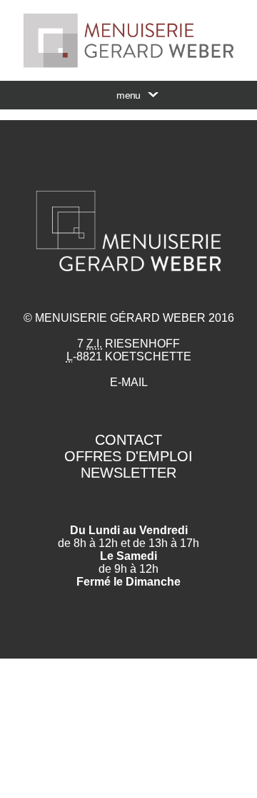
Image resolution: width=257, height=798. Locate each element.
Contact (128, 440)
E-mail (129, 382)
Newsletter (128, 473)
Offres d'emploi (128, 456)
